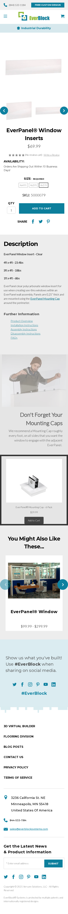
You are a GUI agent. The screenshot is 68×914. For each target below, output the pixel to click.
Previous (4, 111)
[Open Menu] (7, 16)
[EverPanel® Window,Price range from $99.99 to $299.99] (34, 580)
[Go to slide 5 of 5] (5, 584)
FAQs (14, 337)
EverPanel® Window (34, 611)
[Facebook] (33, 221)
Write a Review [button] (51, 154)
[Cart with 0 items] (62, 16)
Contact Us (13, 757)
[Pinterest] (48, 221)
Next (64, 111)
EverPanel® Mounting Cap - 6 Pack (34, 507)
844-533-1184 (18, 820)
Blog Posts (13, 746)
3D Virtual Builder (19, 726)
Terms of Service (18, 777)
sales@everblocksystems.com (29, 829)
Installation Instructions (24, 325)
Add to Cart (34, 520)
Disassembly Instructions (25, 333)
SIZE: (34, 178)
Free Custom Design (48, 5)
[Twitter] (41, 221)
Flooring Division (18, 736)
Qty (11, 203)
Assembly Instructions (24, 329)
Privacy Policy (16, 767)
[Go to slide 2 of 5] (62, 584)
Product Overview (22, 321)
